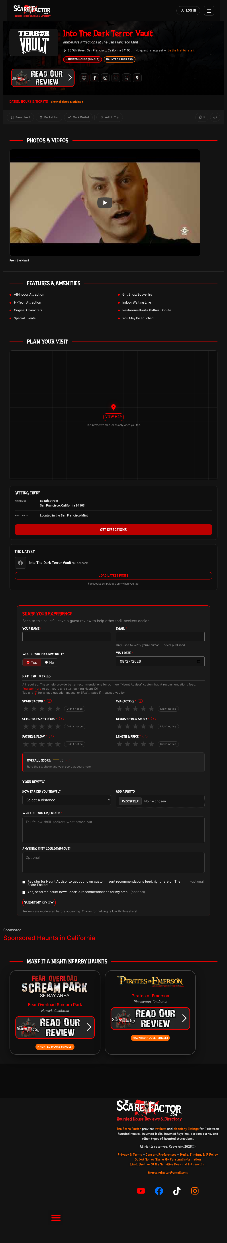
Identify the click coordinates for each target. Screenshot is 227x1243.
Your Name (31, 628)
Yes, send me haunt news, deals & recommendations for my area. (86, 892)
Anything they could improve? (46, 848)
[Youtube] (141, 1190)
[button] (55, 1217)
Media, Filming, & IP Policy (199, 1155)
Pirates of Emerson (150, 995)
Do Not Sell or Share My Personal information (168, 1159)
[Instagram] (105, 77)
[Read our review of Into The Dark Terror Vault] (43, 77)
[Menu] (209, 11)
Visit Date (124, 653)
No (51, 662)
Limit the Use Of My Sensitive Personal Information (167, 1164)
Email (121, 628)
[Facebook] (94, 77)
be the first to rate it (181, 50)
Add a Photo (125, 791)
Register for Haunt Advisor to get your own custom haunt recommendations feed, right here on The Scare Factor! (115, 883)
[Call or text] (126, 77)
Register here (31, 688)
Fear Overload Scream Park (55, 1004)
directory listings (186, 1129)
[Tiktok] (176, 1190)
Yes (34, 662)
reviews (160, 1129)
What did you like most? (42, 813)
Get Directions (113, 529)
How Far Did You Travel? (41, 791)
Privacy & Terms (130, 1155)
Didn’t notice (75, 708)
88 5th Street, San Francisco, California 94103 (99, 50)
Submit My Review (39, 902)
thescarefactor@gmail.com (168, 1172)
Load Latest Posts (113, 575)
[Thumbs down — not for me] (215, 117)
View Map (113, 417)
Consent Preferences (161, 1155)
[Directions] (137, 77)
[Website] (84, 77)
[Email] (116, 77)
